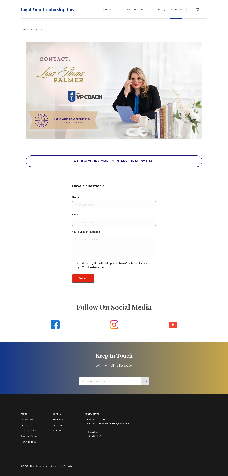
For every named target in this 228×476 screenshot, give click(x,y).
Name (75, 197)
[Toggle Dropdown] (123, 9)
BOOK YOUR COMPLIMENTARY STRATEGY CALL (115, 161)
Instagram (58, 425)
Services (25, 425)
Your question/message (86, 231)
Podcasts (146, 9)
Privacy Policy (28, 430)
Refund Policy (28, 441)
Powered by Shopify (61, 466)
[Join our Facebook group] (55, 324)
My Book (131, 9)
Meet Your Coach (112, 9)
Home (24, 29)
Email (75, 214)
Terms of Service (30, 436)
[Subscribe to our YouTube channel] (173, 324)
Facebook (58, 419)
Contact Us (176, 9)
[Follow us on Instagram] (114, 324)
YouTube (57, 430)
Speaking (160, 9)
